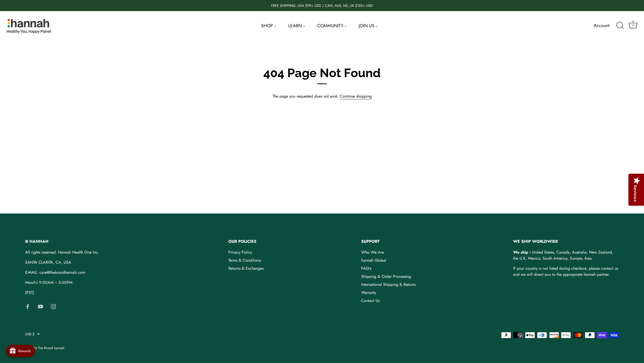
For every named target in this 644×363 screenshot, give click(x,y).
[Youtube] (40, 306)
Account (601, 25)
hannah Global (373, 260)
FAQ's (366, 268)
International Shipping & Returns (388, 284)
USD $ (29, 334)
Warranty (368, 292)
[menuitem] (268, 25)
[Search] (619, 25)
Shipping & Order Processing (386, 276)
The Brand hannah (51, 347)
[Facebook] (27, 306)
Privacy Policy (240, 252)
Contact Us (370, 301)
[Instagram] (53, 306)
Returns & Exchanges (246, 268)
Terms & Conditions (244, 260)
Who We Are (372, 252)
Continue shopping (356, 96)
